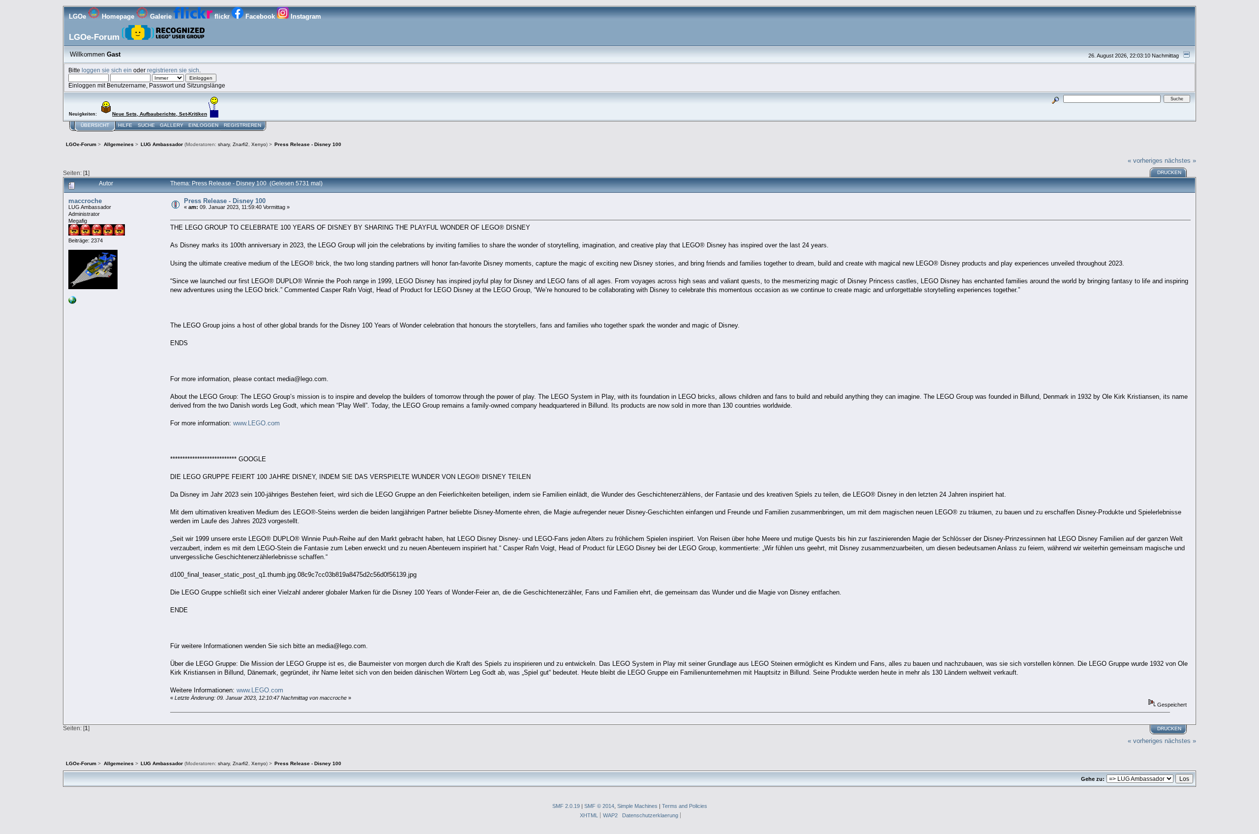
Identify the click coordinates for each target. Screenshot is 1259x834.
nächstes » (1180, 160)
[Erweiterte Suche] (1055, 98)
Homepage (118, 16)
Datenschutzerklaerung (650, 815)
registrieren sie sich (173, 70)
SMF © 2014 (599, 806)
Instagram (305, 16)
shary (224, 144)
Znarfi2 (240, 144)
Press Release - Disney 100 (225, 201)
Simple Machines (637, 806)
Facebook (260, 16)
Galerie (161, 16)
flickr (222, 16)
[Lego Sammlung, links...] (72, 302)
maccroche (85, 201)
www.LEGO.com (256, 423)
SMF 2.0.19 (566, 806)
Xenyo (258, 144)
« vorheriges (1145, 160)
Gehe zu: (1093, 779)
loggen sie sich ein (107, 70)
